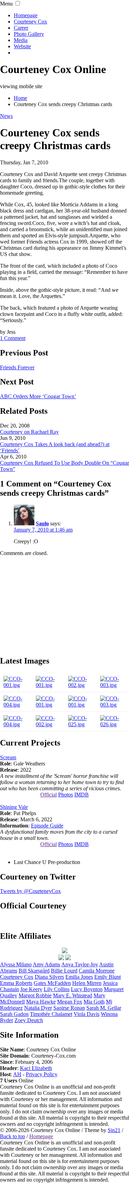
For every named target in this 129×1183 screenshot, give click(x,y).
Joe (31, 989)
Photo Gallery (29, 34)
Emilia (79, 977)
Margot (35, 995)
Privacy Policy (41, 1074)
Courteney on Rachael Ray (29, 432)
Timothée (51, 1014)
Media (21, 40)
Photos (65, 795)
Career (21, 28)
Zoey (28, 1020)
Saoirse (69, 1008)
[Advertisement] (65, 605)
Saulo (42, 523)
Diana (49, 977)
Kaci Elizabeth (36, 1068)
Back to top (12, 1136)
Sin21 (114, 1130)
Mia (94, 1002)
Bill (34, 971)
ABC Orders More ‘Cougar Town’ (38, 396)
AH (17, 1074)
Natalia (38, 1008)
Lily (56, 989)
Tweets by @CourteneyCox (30, 891)
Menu (6, 4)
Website (22, 46)
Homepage (25, 15)
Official (48, 795)
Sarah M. (103, 1008)
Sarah (14, 1014)
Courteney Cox (30, 21)
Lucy (87, 989)
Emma (16, 983)
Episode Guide (47, 826)
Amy (46, 964)
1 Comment (12, 338)
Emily (107, 977)
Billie (64, 971)
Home (20, 98)
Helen (86, 983)
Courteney (16, 977)
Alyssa (16, 964)
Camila (97, 971)
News (6, 116)
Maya (41, 1002)
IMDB (81, 795)
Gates (52, 983)
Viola (86, 1014)
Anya (79, 964)
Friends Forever (17, 367)
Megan (69, 1002)
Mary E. (72, 995)
